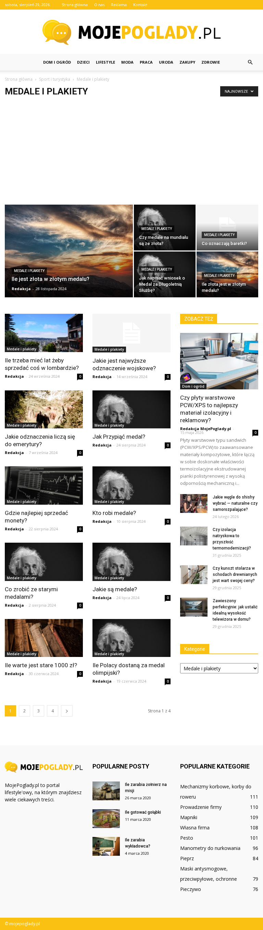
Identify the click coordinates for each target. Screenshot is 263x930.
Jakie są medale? (114, 589)
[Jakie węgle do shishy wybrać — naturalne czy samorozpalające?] (194, 503)
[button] (250, 62)
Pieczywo (190, 889)
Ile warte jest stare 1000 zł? (41, 665)
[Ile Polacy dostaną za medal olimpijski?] (131, 638)
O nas (99, 4)
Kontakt (140, 4)
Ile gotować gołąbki (143, 812)
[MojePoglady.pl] (131, 32)
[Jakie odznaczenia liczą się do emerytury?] (44, 409)
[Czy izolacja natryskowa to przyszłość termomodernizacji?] (194, 536)
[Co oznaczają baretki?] (227, 227)
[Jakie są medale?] (131, 562)
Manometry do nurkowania (210, 848)
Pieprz (187, 858)
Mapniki (188, 817)
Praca (146, 62)
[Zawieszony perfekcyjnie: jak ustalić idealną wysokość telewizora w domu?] (194, 607)
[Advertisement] (131, 153)
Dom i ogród (57, 62)
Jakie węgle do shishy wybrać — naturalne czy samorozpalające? (235, 503)
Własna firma (195, 827)
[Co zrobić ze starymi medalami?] (44, 562)
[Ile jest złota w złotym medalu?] (69, 256)
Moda (127, 62)
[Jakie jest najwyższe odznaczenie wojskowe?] (131, 333)
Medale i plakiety (29, 271)
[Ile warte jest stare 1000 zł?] (44, 638)
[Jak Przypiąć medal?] (131, 409)
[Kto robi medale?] (131, 485)
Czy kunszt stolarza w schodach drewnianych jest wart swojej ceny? (235, 574)
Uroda (166, 62)
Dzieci (83, 62)
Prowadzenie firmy (201, 807)
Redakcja (21, 288)
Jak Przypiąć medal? (118, 436)
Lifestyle (105, 62)
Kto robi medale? (114, 512)
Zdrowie (210, 62)
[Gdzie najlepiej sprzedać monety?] (44, 485)
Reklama (119, 4)
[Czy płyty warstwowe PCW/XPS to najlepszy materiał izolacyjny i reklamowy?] (219, 361)
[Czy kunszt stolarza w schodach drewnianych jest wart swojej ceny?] (194, 574)
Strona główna (75, 4)
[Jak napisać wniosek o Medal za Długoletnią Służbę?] (165, 274)
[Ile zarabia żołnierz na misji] (106, 791)
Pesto (186, 838)
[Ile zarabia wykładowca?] (106, 846)
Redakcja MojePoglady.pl (205, 428)
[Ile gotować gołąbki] (106, 818)
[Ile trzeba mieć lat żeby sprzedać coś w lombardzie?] (44, 333)
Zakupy (187, 62)
